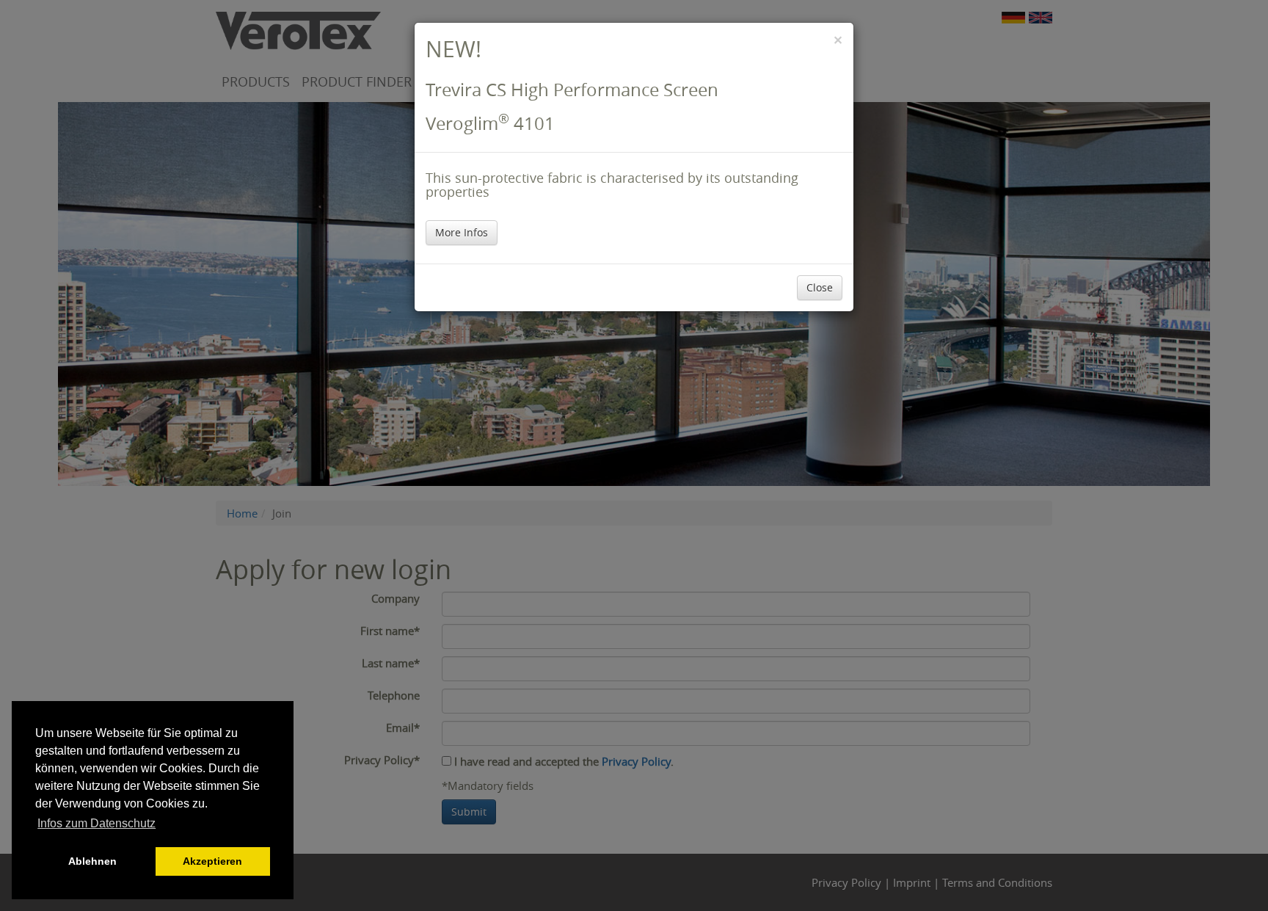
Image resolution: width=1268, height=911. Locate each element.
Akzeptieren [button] (212, 861)
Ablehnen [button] (92, 861)
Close (819, 287)
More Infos (461, 232)
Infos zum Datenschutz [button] (96, 823)
